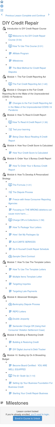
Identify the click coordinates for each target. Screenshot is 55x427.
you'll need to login (40, 414)
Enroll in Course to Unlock (27, 418)
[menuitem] (2, 6)
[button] (2, 2)
